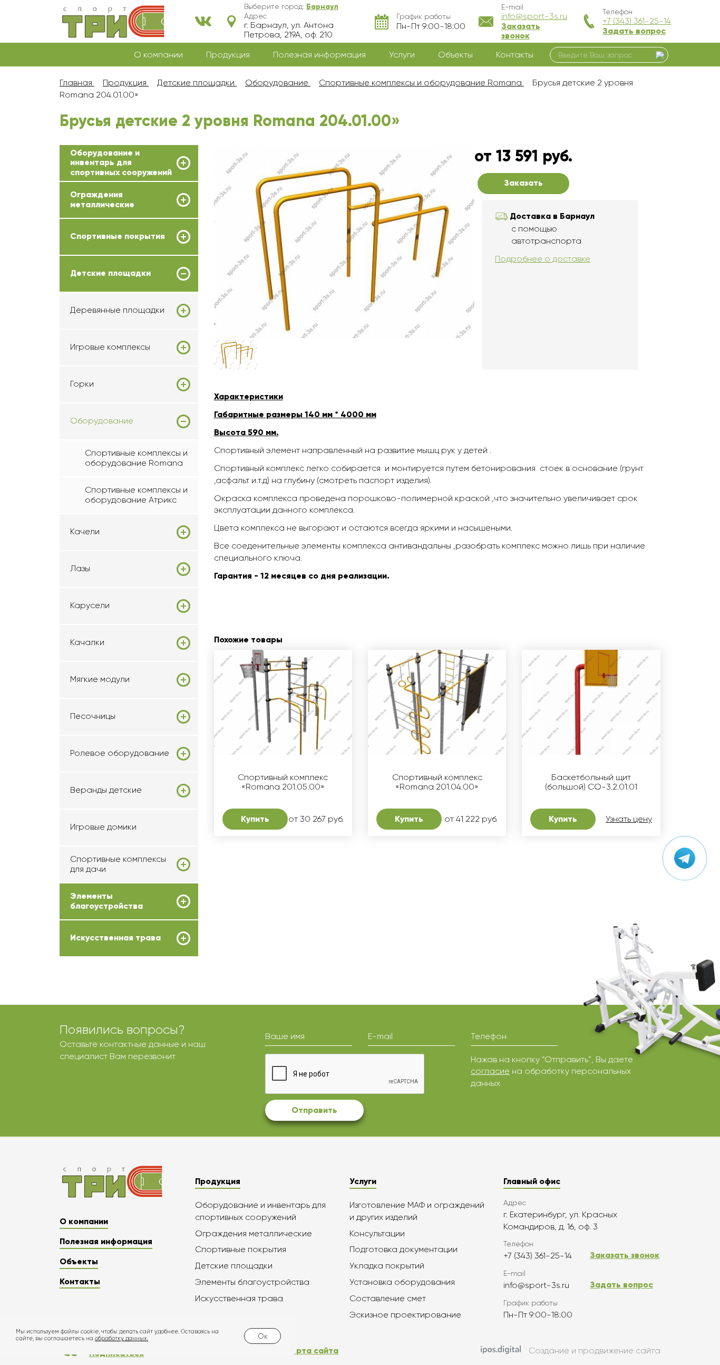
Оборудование (101, 421)
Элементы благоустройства (106, 900)
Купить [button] (255, 819)
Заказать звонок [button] (520, 31)
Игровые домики (103, 827)
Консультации (377, 1233)
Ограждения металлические (102, 199)
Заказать (523, 183)
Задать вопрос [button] (634, 31)
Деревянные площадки (117, 310)
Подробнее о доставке (542, 259)
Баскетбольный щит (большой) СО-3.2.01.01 (591, 782)
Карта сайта (312, 1350)
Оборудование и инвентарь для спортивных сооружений (121, 162)
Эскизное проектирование (405, 1315)
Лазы (80, 568)
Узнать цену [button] (629, 819)
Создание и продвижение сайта (594, 1350)
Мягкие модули (100, 679)
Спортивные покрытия (117, 236)
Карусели (90, 605)
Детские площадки (110, 273)
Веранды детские (106, 790)
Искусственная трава (115, 938)
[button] (322, 6)
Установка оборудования (402, 1282)
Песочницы (92, 716)
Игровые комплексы (110, 347)
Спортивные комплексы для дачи (118, 863)
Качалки (87, 642)
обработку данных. (121, 1338)
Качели (85, 531)
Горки (82, 384)
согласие (490, 1071)
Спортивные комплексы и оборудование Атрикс (136, 494)
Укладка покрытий (386, 1266)
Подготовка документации (403, 1249)
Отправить (314, 1110)
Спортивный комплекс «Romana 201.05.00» (283, 782)
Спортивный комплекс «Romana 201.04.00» (437, 782)
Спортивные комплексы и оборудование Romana (136, 457)
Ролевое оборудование (119, 753)
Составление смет (387, 1298)
